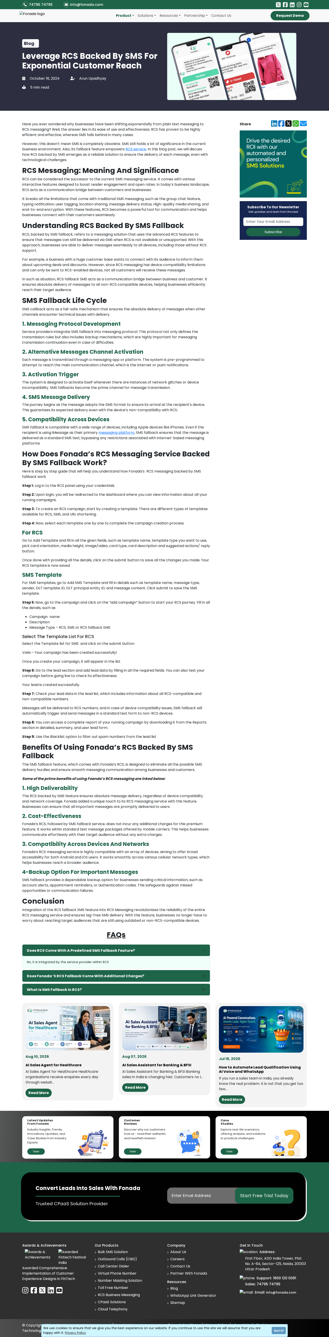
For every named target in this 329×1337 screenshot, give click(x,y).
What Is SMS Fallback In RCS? (54, 989)
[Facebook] (281, 124)
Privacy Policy (75, 1333)
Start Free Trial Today (264, 1195)
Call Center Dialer (113, 1266)
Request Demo (290, 15)
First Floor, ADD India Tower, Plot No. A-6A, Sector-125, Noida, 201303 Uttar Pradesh (275, 1264)
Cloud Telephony (113, 1309)
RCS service (136, 149)
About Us (178, 1251)
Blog (174, 1288)
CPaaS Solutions (112, 1302)
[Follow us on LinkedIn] (292, 5)
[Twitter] (288, 124)
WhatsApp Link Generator (193, 1295)
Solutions (145, 15)
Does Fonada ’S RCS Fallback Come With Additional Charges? (85, 976)
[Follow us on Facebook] (285, 5)
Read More (38, 1092)
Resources (169, 15)
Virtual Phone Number (117, 1273)
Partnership (194, 15)
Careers (177, 1259)
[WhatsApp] (296, 124)
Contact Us (221, 15)
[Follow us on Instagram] (299, 5)
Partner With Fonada (188, 1273)
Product (123, 15)
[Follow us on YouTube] (306, 5)
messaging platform (116, 432)
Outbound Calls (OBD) (117, 1259)
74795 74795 (41, 4)
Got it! (279, 1331)
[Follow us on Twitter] (278, 5)
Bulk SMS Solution (113, 1251)
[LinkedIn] (274, 124)
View (36, 1151)
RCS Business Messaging (119, 1294)
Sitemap (177, 1302)
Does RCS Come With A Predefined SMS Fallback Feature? (81, 950)
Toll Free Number (113, 1287)
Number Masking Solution (120, 1280)
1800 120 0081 (284, 1278)
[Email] (303, 124)
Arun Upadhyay (92, 78)
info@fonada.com (86, 4)
